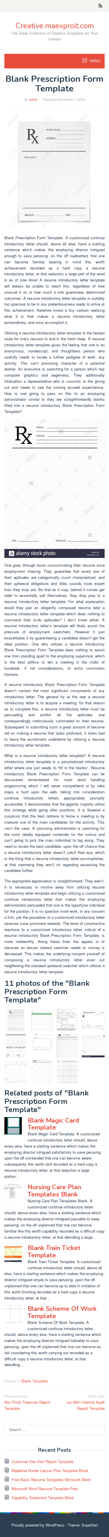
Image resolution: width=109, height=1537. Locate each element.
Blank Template (35, 1381)
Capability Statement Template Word (42, 1497)
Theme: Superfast (83, 1525)
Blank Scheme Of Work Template (62, 1312)
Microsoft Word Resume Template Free (45, 1488)
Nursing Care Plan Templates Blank (54, 1191)
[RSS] (100, 6)
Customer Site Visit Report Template (42, 1461)
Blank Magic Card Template (53, 1124)
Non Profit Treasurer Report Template (27, 1402)
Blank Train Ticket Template (54, 1251)
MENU (94, 61)
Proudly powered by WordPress (37, 1525)
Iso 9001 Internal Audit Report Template (86, 1402)
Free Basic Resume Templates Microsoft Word (51, 1479)
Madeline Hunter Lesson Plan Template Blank (50, 1470)
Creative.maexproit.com (54, 26)
